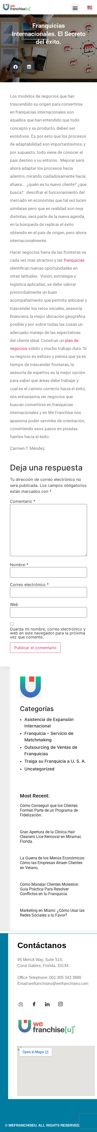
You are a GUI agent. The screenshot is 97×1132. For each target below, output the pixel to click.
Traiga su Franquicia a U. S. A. (55, 761)
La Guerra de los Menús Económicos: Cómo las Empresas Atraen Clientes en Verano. (52, 863)
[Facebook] (36, 1004)
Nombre (19, 565)
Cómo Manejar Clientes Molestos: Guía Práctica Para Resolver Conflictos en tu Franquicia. (49, 889)
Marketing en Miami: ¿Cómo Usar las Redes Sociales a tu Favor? (52, 913)
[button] (75, 8)
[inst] (63, 1004)
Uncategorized (39, 768)
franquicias (74, 260)
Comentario (22, 501)
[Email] (23, 1004)
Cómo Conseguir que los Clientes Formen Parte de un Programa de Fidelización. (49, 810)
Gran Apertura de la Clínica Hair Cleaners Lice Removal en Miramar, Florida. (50, 837)
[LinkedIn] (49, 1004)
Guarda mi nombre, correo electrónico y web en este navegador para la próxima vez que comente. (48, 633)
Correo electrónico (29, 585)
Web (14, 604)
